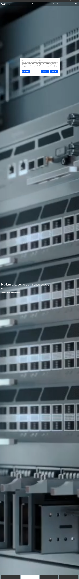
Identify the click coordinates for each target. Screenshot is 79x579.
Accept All (54, 71)
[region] (40, 67)
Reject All (44, 71)
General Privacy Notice (36, 67)
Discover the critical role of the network (10, 292)
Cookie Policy (30, 67)
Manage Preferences (25, 71)
